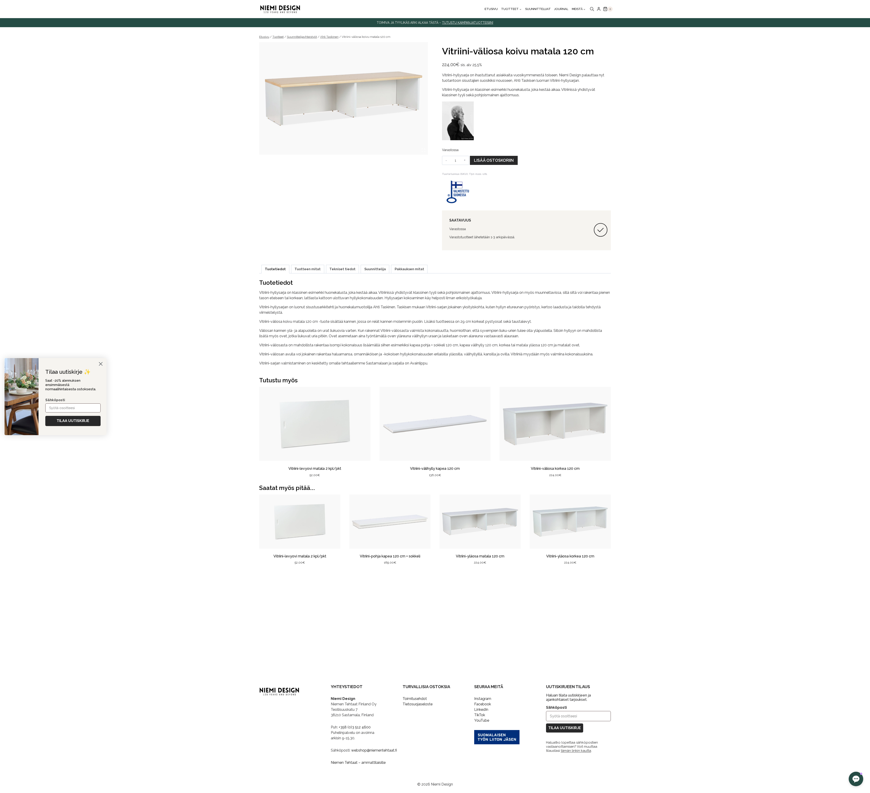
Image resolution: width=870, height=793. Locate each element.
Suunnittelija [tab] (375, 269)
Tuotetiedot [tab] (275, 269)
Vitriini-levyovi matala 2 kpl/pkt (314, 468)
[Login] (599, 9)
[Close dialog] (101, 364)
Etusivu (491, 9)
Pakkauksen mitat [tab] (409, 269)
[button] (856, 779)
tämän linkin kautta (576, 751)
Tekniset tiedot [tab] (342, 269)
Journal (561, 9)
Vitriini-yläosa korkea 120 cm (570, 556)
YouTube (481, 720)
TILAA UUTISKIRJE (564, 728)
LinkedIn (481, 709)
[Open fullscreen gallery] (423, 150)
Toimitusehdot (415, 699)
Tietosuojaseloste (418, 704)
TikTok (479, 715)
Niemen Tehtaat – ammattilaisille (358, 762)
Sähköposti (556, 707)
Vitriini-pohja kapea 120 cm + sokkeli (390, 556)
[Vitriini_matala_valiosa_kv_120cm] (343, 98)
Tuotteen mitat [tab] (308, 269)
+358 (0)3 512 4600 (355, 727)
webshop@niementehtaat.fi (374, 750)
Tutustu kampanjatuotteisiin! (467, 22)
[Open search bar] (592, 9)
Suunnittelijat (538, 9)
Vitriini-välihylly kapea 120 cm (435, 468)
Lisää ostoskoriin (494, 160)
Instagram (482, 699)
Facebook (482, 704)
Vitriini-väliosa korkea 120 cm (555, 468)
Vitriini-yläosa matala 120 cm (480, 556)
